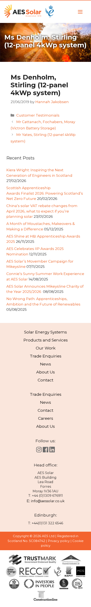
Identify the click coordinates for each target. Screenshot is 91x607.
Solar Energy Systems (45, 332)
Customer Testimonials (37, 115)
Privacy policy (59, 541)
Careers (45, 418)
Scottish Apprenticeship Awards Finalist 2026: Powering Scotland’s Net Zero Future (44, 193)
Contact (45, 380)
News (45, 364)
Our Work (45, 348)
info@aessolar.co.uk (48, 501)
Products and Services (45, 340)
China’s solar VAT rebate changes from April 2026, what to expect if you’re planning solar (41, 211)
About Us (45, 372)
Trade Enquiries (45, 356)
